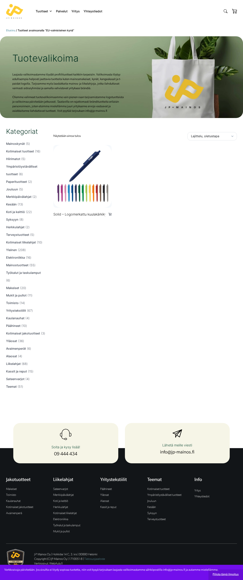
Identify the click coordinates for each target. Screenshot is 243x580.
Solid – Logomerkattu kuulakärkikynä (81, 214)
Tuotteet (42, 11)
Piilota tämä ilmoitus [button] (226, 574)
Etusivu (10, 30)
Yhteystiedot (93, 11)
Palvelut (62, 11)
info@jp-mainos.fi (177, 452)
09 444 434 (65, 454)
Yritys (75, 11)
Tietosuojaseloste (94, 559)
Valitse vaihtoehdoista (108, 214)
